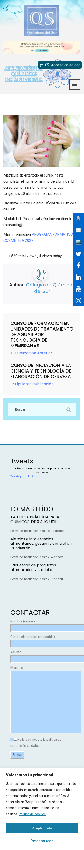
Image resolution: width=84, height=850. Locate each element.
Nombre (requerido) (25, 621)
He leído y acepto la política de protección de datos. (35, 742)
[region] (42, 809)
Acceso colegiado (64, 65)
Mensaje (16, 667)
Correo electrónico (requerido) (32, 637)
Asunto (15, 652)
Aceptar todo (42, 828)
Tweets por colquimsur (24, 476)
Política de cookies (32, 814)
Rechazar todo (42, 841)
